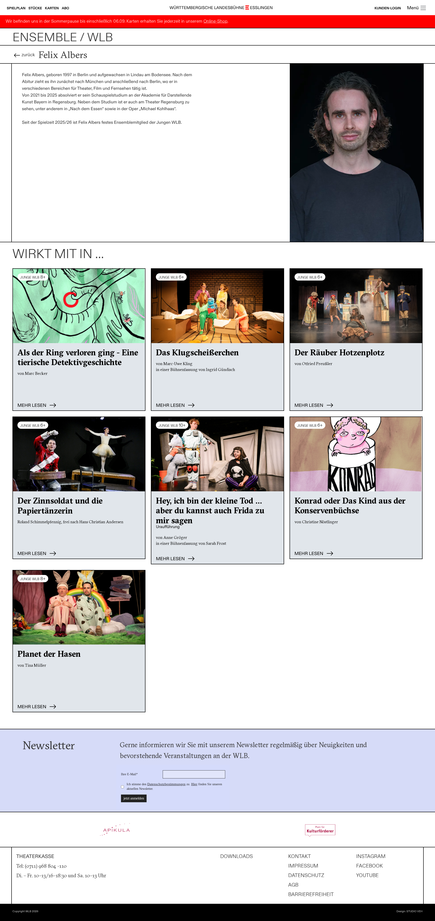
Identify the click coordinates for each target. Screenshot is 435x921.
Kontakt (299, 856)
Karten (52, 8)
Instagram (371, 856)
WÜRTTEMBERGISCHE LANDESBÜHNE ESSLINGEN (221, 8)
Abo (65, 8)
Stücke (36, 8)
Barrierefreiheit (311, 894)
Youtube (367, 875)
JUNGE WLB (33, 277)
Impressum (303, 866)
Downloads (236, 856)
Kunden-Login (388, 8)
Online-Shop (215, 21)
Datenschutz (306, 875)
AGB (293, 885)
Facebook (369, 866)
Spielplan (16, 8)
